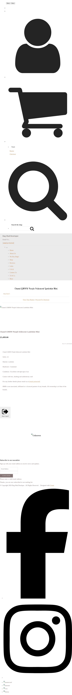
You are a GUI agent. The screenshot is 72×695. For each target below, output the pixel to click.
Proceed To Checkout (42, 300)
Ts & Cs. (12, 275)
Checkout (13, 154)
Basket (12, 151)
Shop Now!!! (6, 293)
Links (11, 266)
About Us (13, 253)
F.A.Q (12, 269)
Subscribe (6, 475)
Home (12, 250)
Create (52, 485)
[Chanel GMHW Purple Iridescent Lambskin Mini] (3, 313)
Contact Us (13, 272)
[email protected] (8, 243)
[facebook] (38, 598)
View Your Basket (28, 300)
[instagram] (38, 677)
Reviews (12, 263)
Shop (11, 260)
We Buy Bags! (14, 256)
